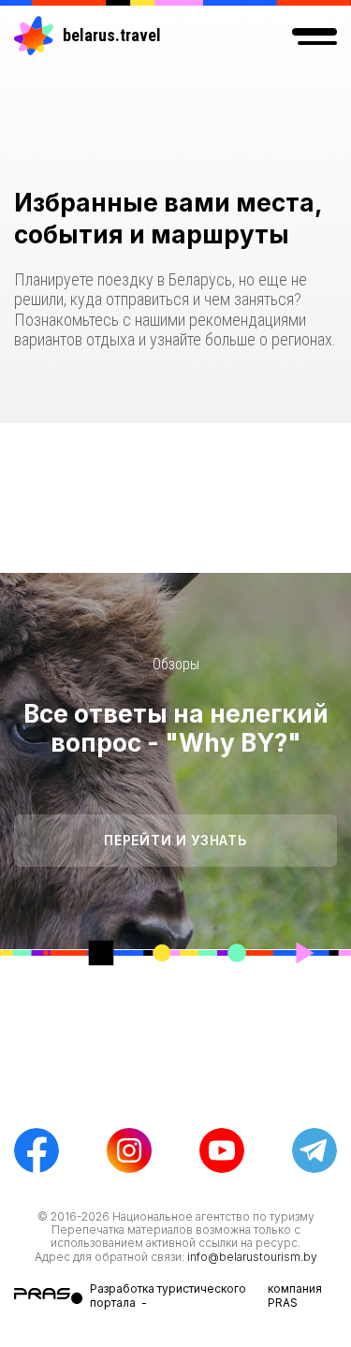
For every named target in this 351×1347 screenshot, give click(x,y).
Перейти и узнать (175, 840)
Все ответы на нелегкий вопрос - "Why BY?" (176, 728)
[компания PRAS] (52, 1296)
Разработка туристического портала (168, 1295)
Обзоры (176, 664)
